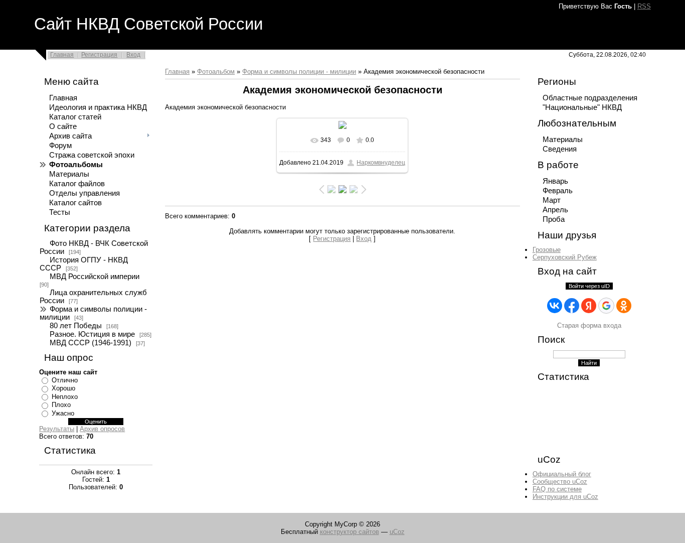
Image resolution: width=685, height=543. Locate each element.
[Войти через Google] (606, 306)
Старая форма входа (589, 325)
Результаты (56, 429)
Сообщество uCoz (560, 481)
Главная (62, 54)
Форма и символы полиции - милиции (93, 313)
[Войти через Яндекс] (588, 305)
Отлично (65, 380)
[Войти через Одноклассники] (623, 305)
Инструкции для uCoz (565, 496)
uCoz (397, 531)
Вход (133, 54)
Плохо (61, 405)
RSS (644, 6)
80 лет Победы (76, 326)
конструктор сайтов (349, 531)
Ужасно (63, 413)
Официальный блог (562, 474)
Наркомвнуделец (381, 162)
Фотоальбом (216, 71)
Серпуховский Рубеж (565, 257)
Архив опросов (102, 429)
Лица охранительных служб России (93, 297)
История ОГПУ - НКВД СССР (84, 264)
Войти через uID (589, 286)
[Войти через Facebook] (571, 305)
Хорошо (63, 388)
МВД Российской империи (94, 277)
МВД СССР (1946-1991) (90, 343)
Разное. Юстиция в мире (92, 334)
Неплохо (65, 396)
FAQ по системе (557, 489)
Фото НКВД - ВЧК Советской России (94, 247)
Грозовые (547, 249)
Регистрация (99, 54)
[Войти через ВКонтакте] (554, 305)
